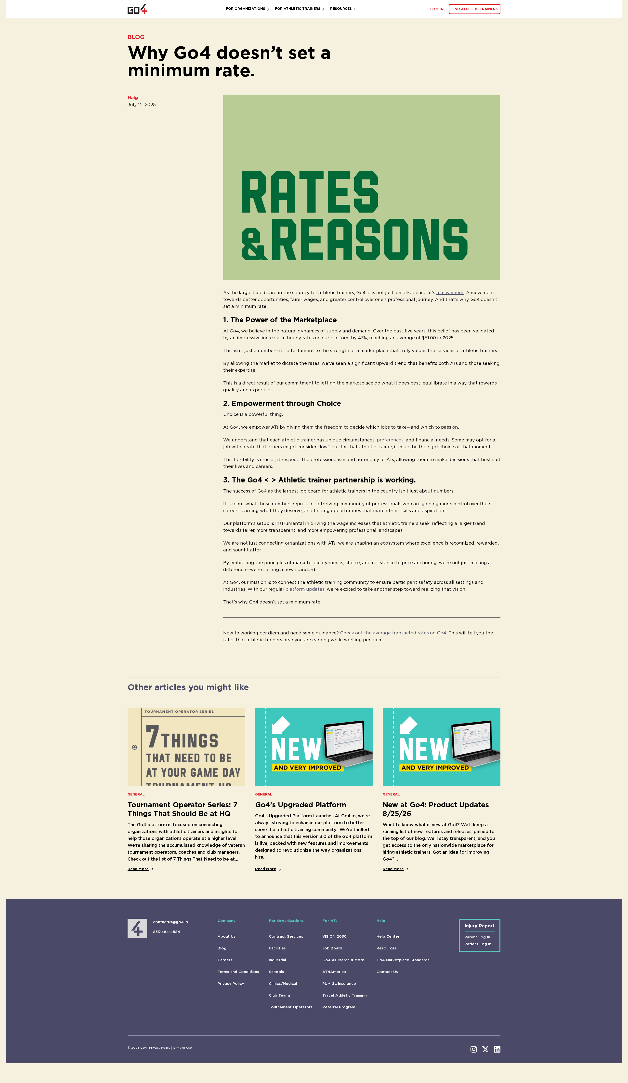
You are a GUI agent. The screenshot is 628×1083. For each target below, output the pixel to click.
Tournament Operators (291, 1007)
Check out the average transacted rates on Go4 (393, 633)
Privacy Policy (231, 984)
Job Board (332, 948)
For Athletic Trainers (297, 9)
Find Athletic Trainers (474, 9)
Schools (276, 972)
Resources (341, 9)
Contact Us (387, 972)
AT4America (334, 972)
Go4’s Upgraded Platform (300, 805)
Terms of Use (182, 1047)
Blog (222, 948)
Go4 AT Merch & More (343, 960)
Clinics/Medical (283, 984)
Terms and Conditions (238, 972)
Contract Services (286, 936)
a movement (450, 293)
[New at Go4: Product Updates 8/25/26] (441, 747)
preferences (390, 440)
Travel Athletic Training (344, 995)
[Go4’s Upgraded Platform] (314, 747)
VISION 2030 (334, 936)
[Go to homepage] (137, 9)
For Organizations (245, 9)
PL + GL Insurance (339, 984)
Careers (225, 960)
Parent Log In (477, 937)
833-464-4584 (166, 932)
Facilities (277, 948)
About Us (227, 936)
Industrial (277, 960)
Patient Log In (478, 944)
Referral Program (338, 1007)
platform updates (305, 589)
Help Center (388, 936)
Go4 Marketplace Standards (403, 960)
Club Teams (280, 995)
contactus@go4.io (170, 922)
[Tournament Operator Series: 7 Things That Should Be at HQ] (186, 747)
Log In (437, 9)
